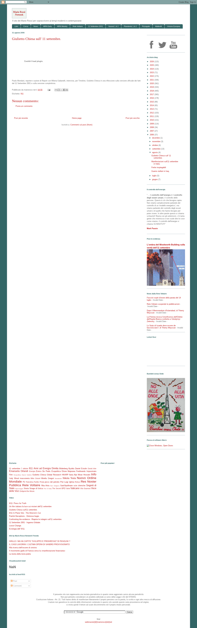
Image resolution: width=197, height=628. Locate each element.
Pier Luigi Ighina (67, 482)
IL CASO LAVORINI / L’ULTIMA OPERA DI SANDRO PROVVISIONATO (39, 544)
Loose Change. (15, 526)
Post (15, 581)
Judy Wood (14, 478)
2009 (152, 124)
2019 (152, 87)
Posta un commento (24, 106)
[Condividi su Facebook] (64, 89)
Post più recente (21, 118)
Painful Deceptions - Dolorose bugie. (24, 516)
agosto (155, 152)
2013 (152, 109)
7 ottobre (24, 468)
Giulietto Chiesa (39, 475)
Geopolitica (17, 475)
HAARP (65, 475)
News (35, 26)
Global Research (54, 475)
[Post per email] (49, 90)
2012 (152, 113)
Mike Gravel (35, 478)
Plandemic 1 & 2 (130, 26)
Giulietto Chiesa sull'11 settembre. (23, 510)
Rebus (77, 482)
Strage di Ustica (36, 488)
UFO (63, 488)
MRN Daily (47, 26)
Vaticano (75, 488)
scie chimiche (79, 485)
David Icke (92, 468)
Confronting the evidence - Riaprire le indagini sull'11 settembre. (35, 519)
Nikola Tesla (69, 478)
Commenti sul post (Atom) (81, 125)
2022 (152, 76)
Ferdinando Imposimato (86, 471)
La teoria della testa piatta (20, 554)
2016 (152, 98)
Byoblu (71, 468)
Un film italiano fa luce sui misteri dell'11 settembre (30, 506)
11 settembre (14, 468)
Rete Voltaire (78, 26)
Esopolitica (56, 471)
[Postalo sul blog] (58, 89)
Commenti (17, 586)
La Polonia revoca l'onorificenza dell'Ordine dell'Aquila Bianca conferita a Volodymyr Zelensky (164, 319)
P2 (24, 482)
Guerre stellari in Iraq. (160, 171)
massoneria (25, 478)
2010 (152, 120)
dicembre (156, 138)
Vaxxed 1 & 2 (113, 26)
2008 (152, 127)
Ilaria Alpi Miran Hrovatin (79, 475)
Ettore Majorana (68, 471)
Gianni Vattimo (27, 475)
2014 (152, 105)
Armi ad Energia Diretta (46, 468)
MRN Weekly (62, 26)
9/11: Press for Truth (17, 503)
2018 (152, 91)
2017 (152, 94)
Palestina (29, 482)
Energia (32, 471)
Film (11, 475)
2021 (152, 80)
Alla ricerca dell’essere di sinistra (23, 547)
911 (22, 94)
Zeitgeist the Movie (27, 491)
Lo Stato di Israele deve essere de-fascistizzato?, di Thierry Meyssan (161, 326)
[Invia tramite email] (56, 89)
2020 (152, 83)
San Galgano (54, 485)
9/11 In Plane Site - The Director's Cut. (25, 513)
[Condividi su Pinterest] (66, 89)
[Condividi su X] (61, 89)
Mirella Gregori (47, 478)
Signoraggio (19, 488)
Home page (76, 118)
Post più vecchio (133, 118)
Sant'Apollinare (66, 485)
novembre (156, 141)
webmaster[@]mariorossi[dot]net (98, 622)
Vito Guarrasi (85, 488)
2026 (152, 61)
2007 (152, 131)
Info (93, 474)
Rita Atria (45, 485)
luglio (154, 176)
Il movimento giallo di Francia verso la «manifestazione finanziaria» (37, 551)
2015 (152, 102)
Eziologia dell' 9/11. (17, 529)
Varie (68, 488)
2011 (152, 116)
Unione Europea (173, 26)
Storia (26, 488)
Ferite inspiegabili (158, 167)
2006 (152, 135)
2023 (152, 72)
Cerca (25, 26)
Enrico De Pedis (43, 471)
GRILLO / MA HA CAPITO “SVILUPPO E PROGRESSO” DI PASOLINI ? (39, 541)
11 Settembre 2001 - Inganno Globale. (25, 522)
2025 (152, 65)
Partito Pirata (39, 482)
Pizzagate (146, 26)
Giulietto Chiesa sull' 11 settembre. (36, 39)
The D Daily (48, 488)
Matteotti (158, 26)
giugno (155, 179)
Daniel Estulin (81, 468)
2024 (152, 69)
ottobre (155, 145)
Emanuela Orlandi (18, 471)
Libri (16, 26)
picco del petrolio (52, 482)
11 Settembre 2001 (95, 26)
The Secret (56, 488)
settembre (156, 149)
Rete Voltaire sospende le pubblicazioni (163, 304)
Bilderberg (63, 468)
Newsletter (58, 478)
